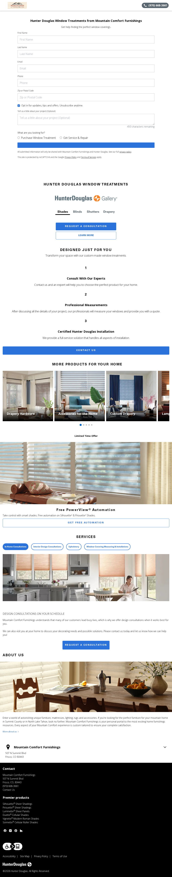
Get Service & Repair (75, 138)
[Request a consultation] (86, 145)
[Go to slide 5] (91, 425)
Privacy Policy (71, 157)
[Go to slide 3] (86, 425)
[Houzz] (21, 830)
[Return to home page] (18, 5)
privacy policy (125, 151)
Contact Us (86, 350)
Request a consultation (86, 645)
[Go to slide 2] (83, 425)
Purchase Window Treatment (38, 138)
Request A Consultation (86, 226)
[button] (3, 5)
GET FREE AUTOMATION (86, 523)
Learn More (86, 235)
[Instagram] (10, 830)
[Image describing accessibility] (12, 846)
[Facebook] (5, 830)
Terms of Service (88, 157)
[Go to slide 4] (89, 425)
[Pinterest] (15, 830)
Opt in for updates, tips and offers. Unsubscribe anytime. (52, 105)
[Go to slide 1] (81, 425)
